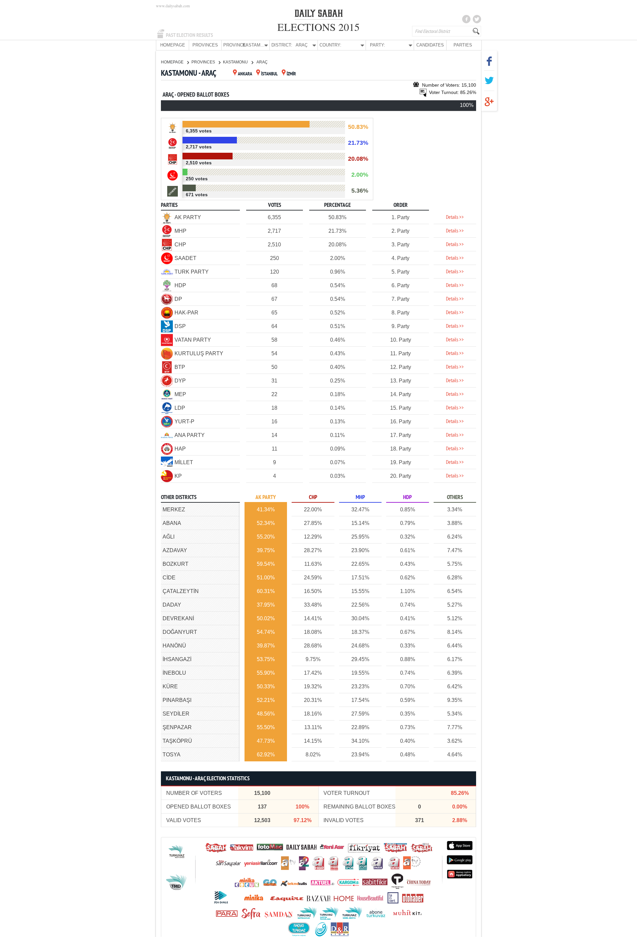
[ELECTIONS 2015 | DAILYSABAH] (319, 15)
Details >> (455, 217)
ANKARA (245, 74)
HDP (407, 497)
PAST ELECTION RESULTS (189, 35)
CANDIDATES (430, 45)
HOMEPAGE (172, 45)
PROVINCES (205, 45)
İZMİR (291, 74)
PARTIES (463, 45)
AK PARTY (265, 497)
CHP (313, 497)
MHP (360, 497)
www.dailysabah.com (173, 5)
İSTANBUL (269, 74)
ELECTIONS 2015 (318, 27)
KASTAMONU (236, 62)
